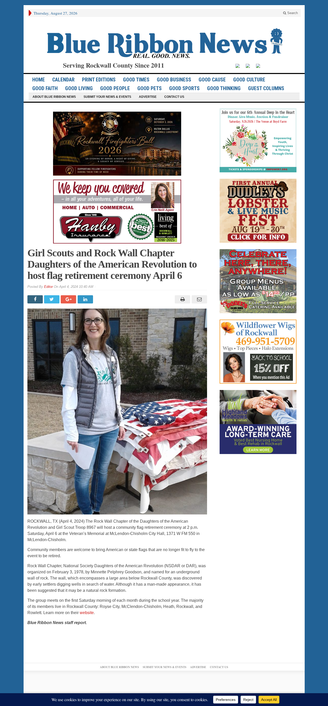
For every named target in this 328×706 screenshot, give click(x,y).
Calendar (63, 80)
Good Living (79, 88)
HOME (38, 80)
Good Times (136, 80)
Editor (48, 287)
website (87, 612)
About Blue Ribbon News (54, 97)
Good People (115, 88)
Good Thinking (224, 88)
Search (292, 13)
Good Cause (212, 80)
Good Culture (249, 80)
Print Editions (99, 80)
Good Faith (45, 88)
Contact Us (174, 97)
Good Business (174, 80)
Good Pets (149, 88)
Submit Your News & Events (107, 97)
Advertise (148, 97)
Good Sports (184, 88)
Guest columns (266, 88)
